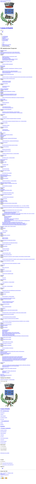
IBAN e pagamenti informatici (6, 306)
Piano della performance (4, 142)
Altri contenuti (2, 349)
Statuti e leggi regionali (5, 57)
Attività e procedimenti (5, 45)
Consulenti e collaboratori (4, 89)
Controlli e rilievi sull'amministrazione (6, 254)
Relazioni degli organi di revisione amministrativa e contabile (11, 263)
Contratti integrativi (5, 129)
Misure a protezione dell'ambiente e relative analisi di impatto (11, 333)
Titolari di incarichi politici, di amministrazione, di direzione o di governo (11, 68)
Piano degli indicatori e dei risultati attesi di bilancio (8, 240)
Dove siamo (2, 419)
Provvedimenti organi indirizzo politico (6, 190)
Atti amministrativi (5, 421)
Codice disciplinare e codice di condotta (8, 59)
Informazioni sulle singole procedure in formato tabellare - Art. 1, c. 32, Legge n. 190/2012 (15, 205)
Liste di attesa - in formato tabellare (7, 286)
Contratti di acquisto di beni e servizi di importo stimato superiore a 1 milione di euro (14, 223)
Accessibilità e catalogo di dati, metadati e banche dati (8, 368)
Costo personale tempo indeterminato (7, 107)
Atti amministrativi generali (6, 58)
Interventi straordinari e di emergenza (5, 343)
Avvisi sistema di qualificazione (8, 219)
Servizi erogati (2, 269)
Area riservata (2, 473)
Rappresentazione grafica (4, 174)
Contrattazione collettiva (4, 122)
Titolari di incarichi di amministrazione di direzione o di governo (11, 71)
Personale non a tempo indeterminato (5, 109)
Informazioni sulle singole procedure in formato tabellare (8, 203)
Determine (1, 424)
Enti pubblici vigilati (5, 164)
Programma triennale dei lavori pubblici (10, 212)
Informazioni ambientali (3, 325)
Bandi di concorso (3, 135)
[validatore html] (2, 478)
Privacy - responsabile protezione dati (5, 375)
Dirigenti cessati (2, 99)
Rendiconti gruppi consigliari (6, 81)
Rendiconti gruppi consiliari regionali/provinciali (7, 78)
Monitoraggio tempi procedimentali (5, 182)
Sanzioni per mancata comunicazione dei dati (7, 74)
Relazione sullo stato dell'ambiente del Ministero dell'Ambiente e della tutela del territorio (15, 335)
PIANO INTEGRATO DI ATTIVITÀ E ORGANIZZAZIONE (9, 52)
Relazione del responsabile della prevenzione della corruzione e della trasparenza (12, 351)
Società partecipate (3, 166)
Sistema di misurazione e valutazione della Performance (8, 138)
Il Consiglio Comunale (3, 417)
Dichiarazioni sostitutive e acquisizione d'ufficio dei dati (8, 183)
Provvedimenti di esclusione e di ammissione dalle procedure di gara (12, 222)
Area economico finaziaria (4, 438)
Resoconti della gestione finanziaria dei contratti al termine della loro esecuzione (14, 224)
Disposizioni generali (3, 50)
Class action (2, 275)
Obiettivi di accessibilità (5, 372)
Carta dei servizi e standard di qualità (7, 273)
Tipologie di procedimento (4, 178)
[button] (5, 36)
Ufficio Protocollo (3, 433)
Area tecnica (2, 439)
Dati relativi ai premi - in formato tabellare (8, 157)
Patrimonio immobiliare (3, 246)
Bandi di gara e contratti (3, 201)
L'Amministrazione (5, 410)
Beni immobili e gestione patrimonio (5, 244)
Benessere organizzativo (4, 159)
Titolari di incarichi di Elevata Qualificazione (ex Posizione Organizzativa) (13, 97)
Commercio (2, 434)
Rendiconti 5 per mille (3, 352)
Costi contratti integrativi (6, 130)
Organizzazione (2, 66)
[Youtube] (2, 31)
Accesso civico (2, 362)
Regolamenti (4, 371)
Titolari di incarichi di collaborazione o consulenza (7, 91)
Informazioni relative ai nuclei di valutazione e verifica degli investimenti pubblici (14, 312)
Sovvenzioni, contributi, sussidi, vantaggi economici (8, 226)
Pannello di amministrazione (4, 474)
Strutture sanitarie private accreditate (5, 337)
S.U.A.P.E (1, 436)
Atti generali (2, 53)
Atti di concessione (3, 232)
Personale (1, 92)
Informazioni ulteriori (7, 221)
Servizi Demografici (3, 431)
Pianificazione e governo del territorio (5, 322)
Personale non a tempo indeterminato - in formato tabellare (11, 111)
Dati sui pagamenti (3, 293)
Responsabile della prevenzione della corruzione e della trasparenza (12, 357)
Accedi (3, 42)
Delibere (1, 422)
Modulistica (2, 426)
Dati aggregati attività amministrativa (5, 175)
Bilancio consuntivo (5, 238)
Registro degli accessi (5, 366)
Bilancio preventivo (5, 237)
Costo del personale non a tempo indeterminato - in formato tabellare (12, 112)
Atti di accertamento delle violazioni (7, 360)
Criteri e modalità (2, 228)
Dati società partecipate (5, 168)
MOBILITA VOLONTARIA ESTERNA (6, 134)
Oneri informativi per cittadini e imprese (6, 61)
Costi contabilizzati (3, 279)
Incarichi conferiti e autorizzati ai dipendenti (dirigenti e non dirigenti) (10, 118)
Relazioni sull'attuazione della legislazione (8, 334)
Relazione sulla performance (4, 146)
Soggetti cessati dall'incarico (6, 72)
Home (3, 43)
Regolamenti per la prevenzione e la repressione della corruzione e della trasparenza (14, 358)
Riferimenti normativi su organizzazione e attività (9, 56)
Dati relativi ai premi (3, 155)
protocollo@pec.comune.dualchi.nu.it (7, 464)
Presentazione (2, 412)
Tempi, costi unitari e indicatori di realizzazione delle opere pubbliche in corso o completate (15, 321)
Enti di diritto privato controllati (5, 170)
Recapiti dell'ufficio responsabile (7, 185)
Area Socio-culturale (3, 441)
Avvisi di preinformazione (8, 216)
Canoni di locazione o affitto (4, 250)
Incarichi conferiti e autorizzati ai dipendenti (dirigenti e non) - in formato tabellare (14, 121)
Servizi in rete (2, 287)
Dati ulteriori (2, 374)
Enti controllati (2, 160)
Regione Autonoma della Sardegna (5, 0)
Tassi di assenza (2, 114)
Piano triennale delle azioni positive (5, 353)
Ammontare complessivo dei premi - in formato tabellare (10, 153)
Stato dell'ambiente (5, 330)
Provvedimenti (2, 187)
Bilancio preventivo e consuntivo (5, 235)
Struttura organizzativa (6, 428)
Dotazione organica (3, 104)
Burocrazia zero (2, 65)
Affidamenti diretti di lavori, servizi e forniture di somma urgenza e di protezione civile (17, 220)
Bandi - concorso (2, 132)
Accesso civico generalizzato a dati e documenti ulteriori (10, 365)
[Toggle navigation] (1, 33)
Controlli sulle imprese (3, 198)
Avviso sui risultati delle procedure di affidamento (11, 218)
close (1, 34)
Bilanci (1, 233)
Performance (2, 136)
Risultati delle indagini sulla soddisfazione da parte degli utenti (11, 290)
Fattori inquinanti (4, 331)
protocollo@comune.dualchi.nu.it (8, 463)
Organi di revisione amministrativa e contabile (7, 260)
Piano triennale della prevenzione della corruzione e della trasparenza (12, 356)
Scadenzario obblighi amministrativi (7, 64)
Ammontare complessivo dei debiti (7, 302)
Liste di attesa (2, 283)
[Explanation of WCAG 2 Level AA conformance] (5, 478)
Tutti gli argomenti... (5, 40)
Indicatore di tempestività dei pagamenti (8, 301)
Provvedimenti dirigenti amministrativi (6, 194)
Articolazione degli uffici (4, 83)
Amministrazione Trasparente (6, 44)
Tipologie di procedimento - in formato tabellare (9, 180)
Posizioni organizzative (5, 102)
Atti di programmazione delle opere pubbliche (7, 314)
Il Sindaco (1, 414)
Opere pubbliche (2, 308)
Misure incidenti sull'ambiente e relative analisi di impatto (10, 332)
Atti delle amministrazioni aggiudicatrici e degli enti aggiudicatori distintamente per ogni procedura (14, 207)
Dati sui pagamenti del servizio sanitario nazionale (7, 298)
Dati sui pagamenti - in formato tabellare (8, 296)
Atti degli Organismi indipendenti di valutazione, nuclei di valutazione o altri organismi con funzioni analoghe (18, 259)
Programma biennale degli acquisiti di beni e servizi (11, 211)
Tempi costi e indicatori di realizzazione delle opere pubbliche (9, 318)
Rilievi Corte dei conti (5, 267)
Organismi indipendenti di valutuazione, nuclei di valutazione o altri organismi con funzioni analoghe (15, 256)
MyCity (2, 476)
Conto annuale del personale (6, 106)
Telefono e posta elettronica (4, 88)
